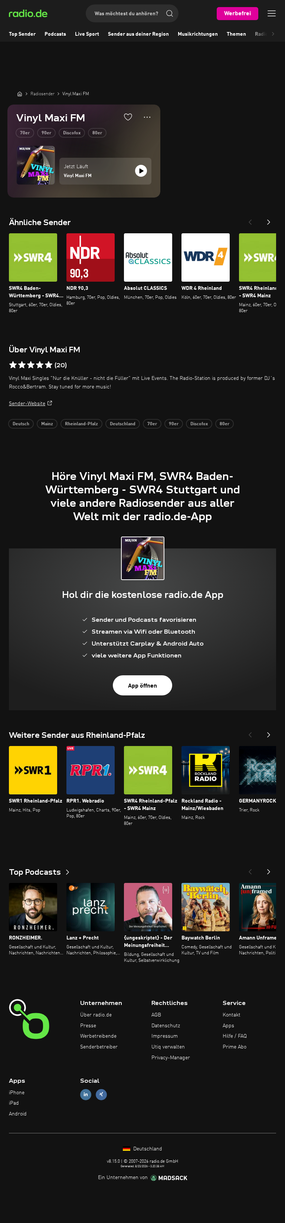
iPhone (16, 1092)
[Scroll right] (273, 34)
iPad (14, 1103)
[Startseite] (20, 94)
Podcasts (55, 34)
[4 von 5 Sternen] (39, 365)
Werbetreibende (98, 1036)
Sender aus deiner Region (138, 34)
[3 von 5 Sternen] (30, 365)
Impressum (164, 1036)
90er (46, 133)
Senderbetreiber (99, 1047)
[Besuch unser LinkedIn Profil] (86, 1094)
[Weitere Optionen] (147, 117)
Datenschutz (165, 1025)
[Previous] (250, 219)
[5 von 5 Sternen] (48, 365)
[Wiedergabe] (141, 171)
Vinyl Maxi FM (78, 176)
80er (97, 133)
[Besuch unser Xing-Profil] (101, 1094)
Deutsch (21, 424)
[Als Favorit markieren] (128, 117)
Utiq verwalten (168, 1047)
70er (25, 133)
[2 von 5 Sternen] (21, 365)
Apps (228, 1025)
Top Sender (22, 34)
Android (18, 1114)
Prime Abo (234, 1047)
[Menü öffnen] (271, 13)
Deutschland (122, 424)
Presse (88, 1025)
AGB (156, 1015)
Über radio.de (96, 1015)
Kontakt (231, 1015)
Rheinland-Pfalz (81, 424)
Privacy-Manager (170, 1057)
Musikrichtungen (198, 34)
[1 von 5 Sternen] (13, 365)
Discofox (72, 133)
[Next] (268, 219)
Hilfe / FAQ (235, 1036)
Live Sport (87, 34)
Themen (236, 34)
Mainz (47, 424)
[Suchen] (169, 13)
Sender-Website (27, 403)
